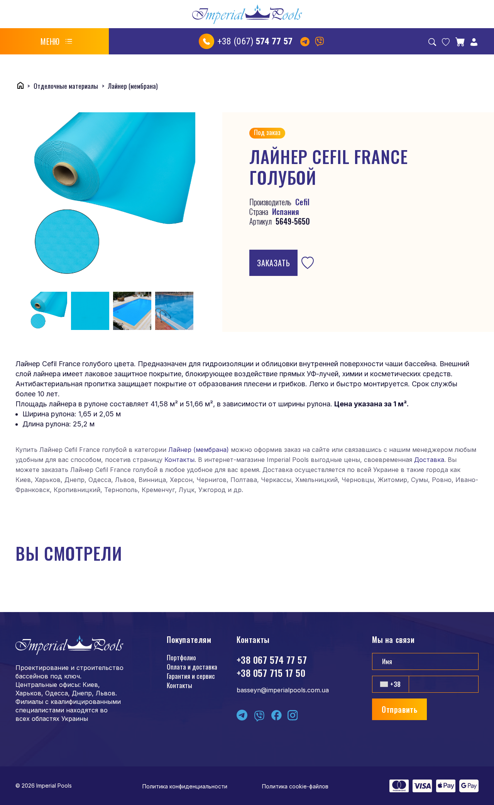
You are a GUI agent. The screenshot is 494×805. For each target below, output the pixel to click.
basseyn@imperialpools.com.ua (283, 690)
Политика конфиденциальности (184, 786)
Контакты (179, 459)
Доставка (429, 459)
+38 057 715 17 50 (271, 673)
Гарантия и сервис (191, 676)
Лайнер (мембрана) (198, 449)
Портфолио (181, 657)
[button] (56, 41)
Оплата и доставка (192, 666)
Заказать (273, 263)
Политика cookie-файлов (295, 786)
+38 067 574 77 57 (272, 659)
